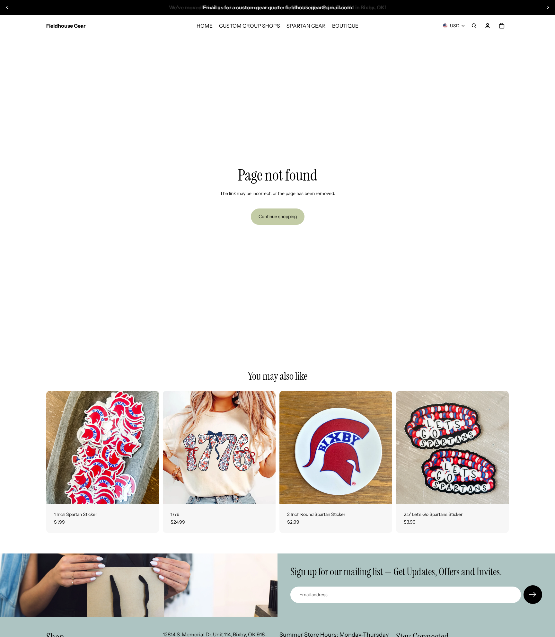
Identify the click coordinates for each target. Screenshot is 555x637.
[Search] (474, 26)
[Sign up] (533, 594)
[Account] (487, 26)
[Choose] (265, 494)
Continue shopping (278, 216)
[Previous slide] (7, 7)
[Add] (149, 494)
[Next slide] (548, 7)
